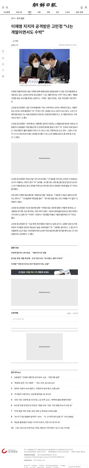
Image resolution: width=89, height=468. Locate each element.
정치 (13, 18)
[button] (3, 7)
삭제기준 (75, 313)
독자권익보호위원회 (52, 466)
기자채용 (34, 466)
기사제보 (62, 466)
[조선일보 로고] (44, 5)
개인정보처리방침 (29, 455)
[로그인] (86, 7)
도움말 (69, 313)
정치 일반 (20, 18)
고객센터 (41, 466)
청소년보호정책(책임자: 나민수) (47, 455)
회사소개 (26, 466)
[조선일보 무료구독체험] (44, 272)
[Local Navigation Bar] (3, 7)
